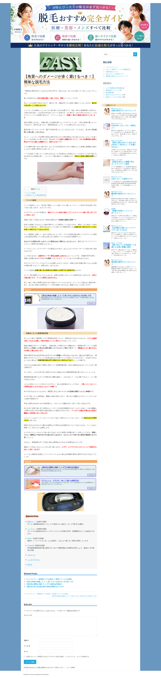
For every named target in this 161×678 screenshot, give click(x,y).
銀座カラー (31, 522)
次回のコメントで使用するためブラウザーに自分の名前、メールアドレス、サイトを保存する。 (58, 656)
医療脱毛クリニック (112, 90)
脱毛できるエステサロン (114, 95)
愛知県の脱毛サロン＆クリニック (117, 76)
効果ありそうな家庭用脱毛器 (35, 195)
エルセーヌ (31, 555)
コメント (28, 615)
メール (27, 646)
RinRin (29, 564)
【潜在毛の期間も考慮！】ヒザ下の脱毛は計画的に (44, 584)
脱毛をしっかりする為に (30, 86)
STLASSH (30, 545)
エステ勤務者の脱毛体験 (114, 88)
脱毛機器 (109, 92)
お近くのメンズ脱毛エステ (115, 74)
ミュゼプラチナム (33, 560)
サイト (26, 651)
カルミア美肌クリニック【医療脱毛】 (118, 69)
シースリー (31, 529)
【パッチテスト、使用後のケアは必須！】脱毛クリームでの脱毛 (49, 579)
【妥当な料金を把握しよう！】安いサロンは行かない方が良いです (49, 582)
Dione (29, 538)
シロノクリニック (112, 67)
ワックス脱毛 (30, 193)
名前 (26, 640)
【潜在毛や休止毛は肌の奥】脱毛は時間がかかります (45, 587)
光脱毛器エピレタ (112, 71)
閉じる (37, 189)
